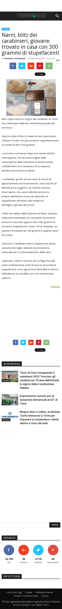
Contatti (28, 592)
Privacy (45, 595)
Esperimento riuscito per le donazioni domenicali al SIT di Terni (39, 399)
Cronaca (6, 29)
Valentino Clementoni (15, 58)
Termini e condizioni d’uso (26, 595)
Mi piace (9, 546)
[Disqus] (31, 480)
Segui (24, 546)
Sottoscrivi (53, 546)
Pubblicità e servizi (44, 592)
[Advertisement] (31, 6)
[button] (57, 16)
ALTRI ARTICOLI (12, 364)
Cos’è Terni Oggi (14, 592)
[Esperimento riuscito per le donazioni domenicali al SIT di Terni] (10, 400)
